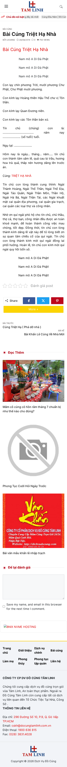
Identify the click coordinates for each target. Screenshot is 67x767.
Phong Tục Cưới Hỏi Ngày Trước (24, 486)
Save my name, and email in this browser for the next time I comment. (34, 607)
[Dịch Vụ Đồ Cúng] (32, 6)
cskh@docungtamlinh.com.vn (31, 725)
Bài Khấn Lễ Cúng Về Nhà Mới (44, 334)
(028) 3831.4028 (20, 734)
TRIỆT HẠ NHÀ (21, 176)
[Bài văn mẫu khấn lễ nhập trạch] (33, 520)
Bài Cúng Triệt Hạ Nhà (25, 49)
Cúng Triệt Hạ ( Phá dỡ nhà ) (22, 327)
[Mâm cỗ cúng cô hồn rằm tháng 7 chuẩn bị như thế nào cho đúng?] (33, 380)
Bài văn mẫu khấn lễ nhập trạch (24, 553)
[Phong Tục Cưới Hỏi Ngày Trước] (33, 449)
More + (39, 309)
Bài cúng (7, 29)
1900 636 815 (27, 730)
